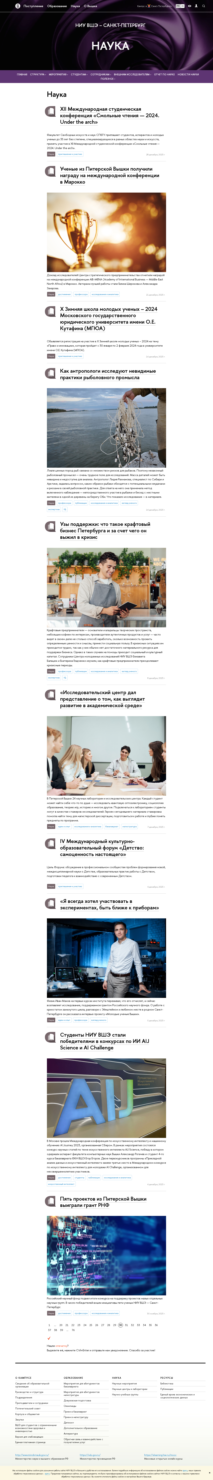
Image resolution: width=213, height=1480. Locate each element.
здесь (185, 1470)
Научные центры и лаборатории (129, 1389)
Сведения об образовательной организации (32, 1385)
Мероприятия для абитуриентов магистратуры (82, 1393)
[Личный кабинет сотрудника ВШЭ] (196, 6)
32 (132, 1325)
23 (78, 1325)
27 (102, 1325)
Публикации (166, 1389)
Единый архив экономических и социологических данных (177, 1396)
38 (55, 1330)
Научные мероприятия (124, 1383)
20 (60, 1325)
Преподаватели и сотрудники (31, 1402)
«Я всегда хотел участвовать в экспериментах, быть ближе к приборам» (109, 904)
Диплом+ (69, 1422)
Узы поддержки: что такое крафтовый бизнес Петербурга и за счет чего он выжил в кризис (105, 530)
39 (61, 1330)
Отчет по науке (164, 74)
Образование (57, 6)
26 (96, 1325)
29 (114, 1325)
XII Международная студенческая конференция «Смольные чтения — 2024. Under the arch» (109, 115)
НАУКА (110, 45)
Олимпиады (70, 1405)
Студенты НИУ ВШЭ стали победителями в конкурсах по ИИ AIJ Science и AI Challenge (104, 1041)
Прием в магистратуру (76, 1417)
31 (126, 1325)
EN (183, 6)
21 (66, 1325)
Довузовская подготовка (77, 1400)
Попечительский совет (28, 1408)
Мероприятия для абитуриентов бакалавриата (82, 1385)
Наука (75, 6)
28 (108, 1325)
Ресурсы (166, 1377)
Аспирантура (71, 1433)
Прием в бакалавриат (75, 1411)
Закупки (19, 1419)
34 (144, 1325)
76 (73, 1330)
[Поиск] (203, 6)
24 (84, 1325)
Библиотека (166, 1383)
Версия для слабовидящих (29, 1436)
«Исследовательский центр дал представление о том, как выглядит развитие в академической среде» (102, 699)
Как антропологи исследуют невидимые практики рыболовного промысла (108, 374)
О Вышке (90, 6)
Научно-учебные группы (125, 1394)
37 (49, 1330)
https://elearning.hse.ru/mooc (160, 1455)
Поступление (33, 6)
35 (150, 1325)
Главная (22, 74)
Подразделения (23, 1397)
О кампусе (23, 1377)
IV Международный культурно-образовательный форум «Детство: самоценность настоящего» (102, 847)
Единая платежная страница (30, 1442)
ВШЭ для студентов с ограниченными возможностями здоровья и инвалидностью (36, 1428)
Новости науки (188, 74)
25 (90, 1325)
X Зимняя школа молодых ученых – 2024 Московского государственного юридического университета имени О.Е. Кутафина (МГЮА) (108, 318)
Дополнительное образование (80, 1428)
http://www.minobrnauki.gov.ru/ (32, 1455)
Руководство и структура (29, 1392)
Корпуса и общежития (27, 1414)
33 (138, 1325)
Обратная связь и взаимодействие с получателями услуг (83, 1441)
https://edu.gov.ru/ (90, 1455)
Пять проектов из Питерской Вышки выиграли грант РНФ (103, 1202)
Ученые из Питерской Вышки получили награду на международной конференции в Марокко (109, 175)
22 (72, 1325)
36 (156, 1325)
